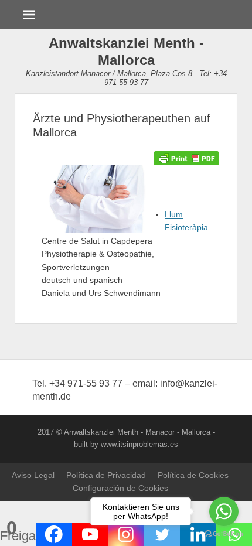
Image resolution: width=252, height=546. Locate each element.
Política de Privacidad (106, 475)
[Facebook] (53, 534)
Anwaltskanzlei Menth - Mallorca (126, 51)
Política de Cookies (193, 475)
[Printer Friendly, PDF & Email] (186, 157)
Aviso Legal (33, 475)
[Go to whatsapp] (224, 511)
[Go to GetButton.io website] (224, 534)
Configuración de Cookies (120, 488)
